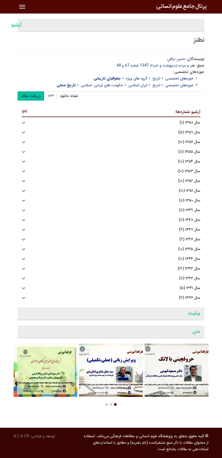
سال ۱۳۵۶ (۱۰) (189, 142)
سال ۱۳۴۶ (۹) (189, 239)
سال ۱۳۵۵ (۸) (189, 152)
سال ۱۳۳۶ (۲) (189, 298)
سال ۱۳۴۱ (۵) (189, 288)
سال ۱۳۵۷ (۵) (189, 132)
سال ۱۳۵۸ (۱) (189, 122)
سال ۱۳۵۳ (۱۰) (189, 171)
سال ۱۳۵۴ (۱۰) (189, 161)
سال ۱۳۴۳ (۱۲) (189, 268)
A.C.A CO (21, 436)
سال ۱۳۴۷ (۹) (189, 230)
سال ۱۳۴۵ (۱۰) (189, 249)
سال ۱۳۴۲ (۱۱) (189, 278)
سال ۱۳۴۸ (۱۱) (189, 220)
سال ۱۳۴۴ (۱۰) (189, 259)
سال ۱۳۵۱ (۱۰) (189, 191)
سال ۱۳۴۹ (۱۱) (189, 210)
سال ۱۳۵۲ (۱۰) (189, 181)
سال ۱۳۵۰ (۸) (189, 200)
